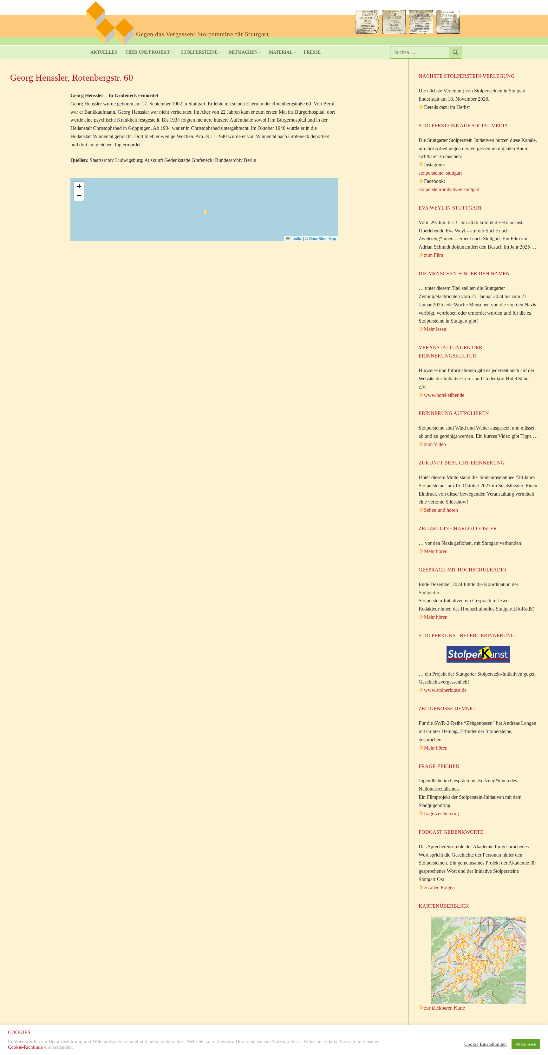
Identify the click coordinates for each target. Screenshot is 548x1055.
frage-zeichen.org (441, 813)
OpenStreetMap (322, 238)
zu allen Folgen (439, 887)
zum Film (433, 255)
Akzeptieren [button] (525, 1044)
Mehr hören (435, 551)
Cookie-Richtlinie (25, 1047)
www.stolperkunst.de (445, 690)
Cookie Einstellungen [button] (485, 1044)
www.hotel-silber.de (444, 395)
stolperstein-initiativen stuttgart (449, 189)
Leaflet (296, 238)
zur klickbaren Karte (444, 1008)
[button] (206, 212)
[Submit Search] (455, 52)
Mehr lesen (435, 329)
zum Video (435, 444)
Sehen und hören (441, 510)
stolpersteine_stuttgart (440, 173)
